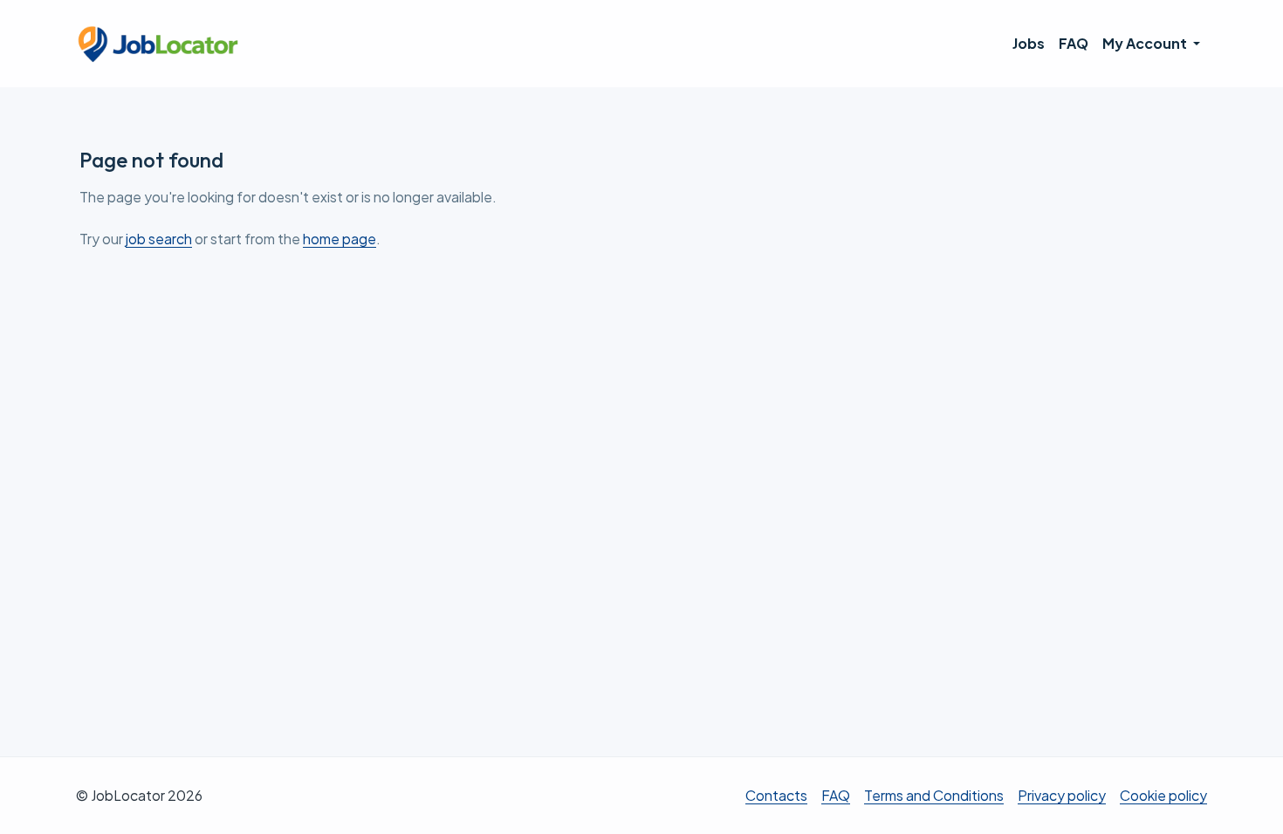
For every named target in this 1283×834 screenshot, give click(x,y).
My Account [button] (1146, 43)
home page (339, 238)
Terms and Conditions (934, 795)
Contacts (776, 795)
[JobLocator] (159, 43)
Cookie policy (1163, 795)
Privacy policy (1062, 795)
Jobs (1028, 43)
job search (159, 238)
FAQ (1073, 43)
